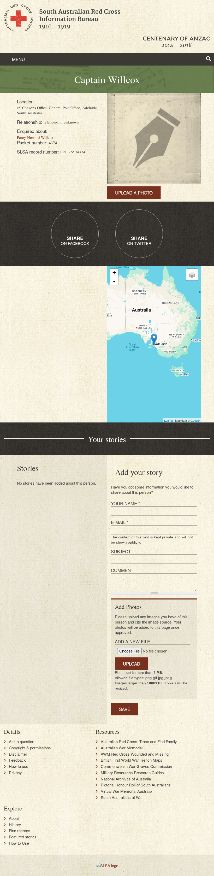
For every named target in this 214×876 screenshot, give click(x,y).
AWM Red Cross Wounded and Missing (135, 754)
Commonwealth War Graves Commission (136, 766)
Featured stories (23, 836)
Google (195, 420)
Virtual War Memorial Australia (126, 791)
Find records (19, 830)
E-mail (120, 522)
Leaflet (168, 420)
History (15, 824)
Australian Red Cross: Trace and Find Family (139, 741)
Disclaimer (18, 754)
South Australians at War (122, 797)
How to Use (19, 843)
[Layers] (192, 274)
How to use (18, 766)
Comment (122, 570)
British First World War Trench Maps (131, 760)
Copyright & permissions (30, 747)
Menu (18, 59)
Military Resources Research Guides (132, 772)
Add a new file (132, 641)
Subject (121, 551)
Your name (125, 503)
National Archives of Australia (126, 778)
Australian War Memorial (121, 747)
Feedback (17, 760)
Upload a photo (134, 192)
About (14, 818)
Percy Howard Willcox (35, 137)
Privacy (15, 772)
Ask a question (21, 741)
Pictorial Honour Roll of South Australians (136, 784)
